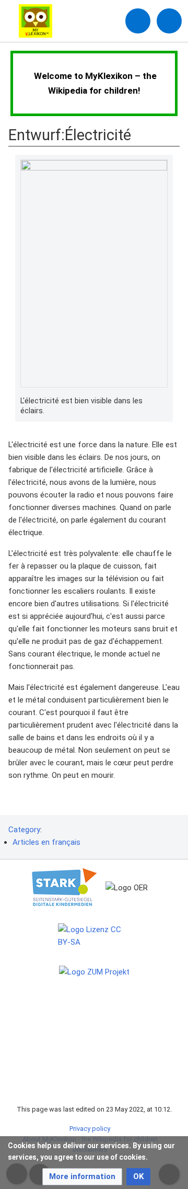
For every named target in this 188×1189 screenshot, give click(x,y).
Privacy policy (89, 1129)
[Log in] (137, 20)
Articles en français (46, 842)
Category (24, 829)
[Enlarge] (162, 401)
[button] (82, 1176)
